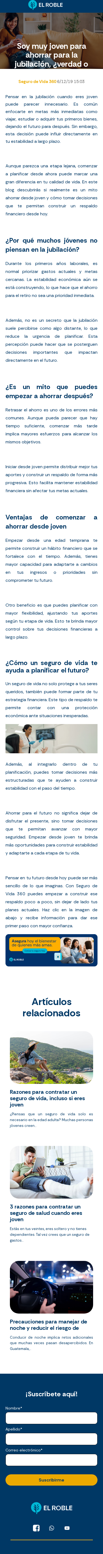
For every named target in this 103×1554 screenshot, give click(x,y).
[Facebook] (36, 1528)
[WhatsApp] (52, 1528)
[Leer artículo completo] (51, 1082)
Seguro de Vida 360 (37, 81)
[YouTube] (67, 1528)
